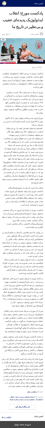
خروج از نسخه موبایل (22, 424)
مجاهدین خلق (32, 392)
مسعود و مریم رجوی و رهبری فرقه (22, 399)
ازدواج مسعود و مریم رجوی (25, 397)
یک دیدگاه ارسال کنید (22, 407)
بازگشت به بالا (6, 417)
